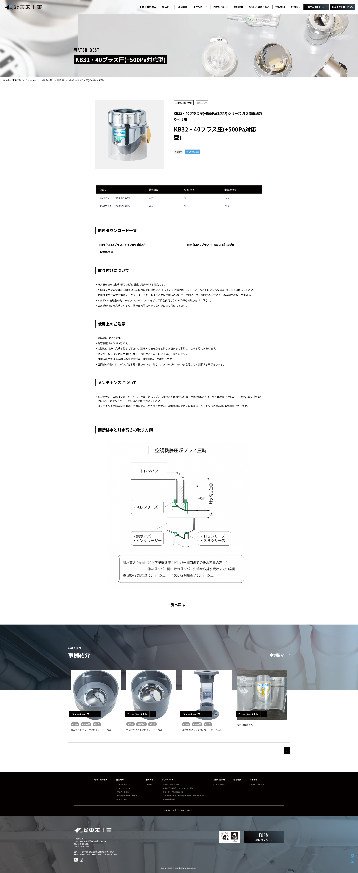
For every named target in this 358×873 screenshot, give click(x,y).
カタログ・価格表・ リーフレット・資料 (178, 788)
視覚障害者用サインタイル (127, 795)
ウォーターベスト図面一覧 (173, 792)
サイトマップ (169, 810)
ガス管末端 (192, 151)
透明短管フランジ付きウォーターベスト (202, 729)
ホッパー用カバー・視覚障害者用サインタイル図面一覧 (184, 795)
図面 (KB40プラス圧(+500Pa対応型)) (210, 245)
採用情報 (253, 779)
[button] (287, 750)
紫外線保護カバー (246, 724)
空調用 (60, 80)
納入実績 (149, 779)
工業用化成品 (122, 784)
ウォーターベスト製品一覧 (38, 80)
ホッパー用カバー (123, 792)
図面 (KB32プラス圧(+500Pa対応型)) (123, 245)
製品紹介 (120, 779)
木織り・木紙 (122, 799)
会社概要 (237, 779)
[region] (179, 702)
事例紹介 (150, 784)
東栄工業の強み (101, 779)
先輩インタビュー (257, 784)
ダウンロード (168, 779)
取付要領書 (106, 252)
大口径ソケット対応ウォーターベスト (145, 729)
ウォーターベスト (123, 788)
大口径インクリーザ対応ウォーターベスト (92, 729)
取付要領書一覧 (169, 799)
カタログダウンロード (171, 784)
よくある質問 (219, 784)
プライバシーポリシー (185, 810)
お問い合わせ (219, 779)
